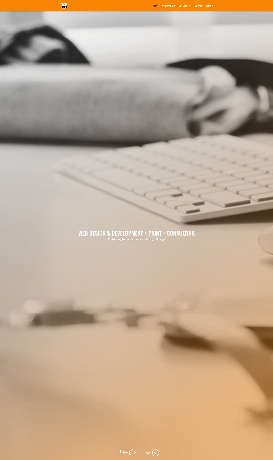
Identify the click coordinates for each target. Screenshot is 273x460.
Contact (209, 6)
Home (155, 6)
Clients (198, 6)
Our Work (183, 6)
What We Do (168, 6)
